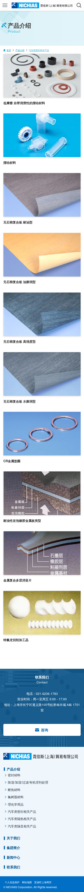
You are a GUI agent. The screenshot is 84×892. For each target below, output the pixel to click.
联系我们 (13, 867)
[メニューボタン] (5, 5)
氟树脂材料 (16, 797)
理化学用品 (16, 804)
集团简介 (13, 847)
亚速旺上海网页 (43, 882)
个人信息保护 (12, 882)
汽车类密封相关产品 (22, 811)
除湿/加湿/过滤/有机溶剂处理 (28, 782)
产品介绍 (13, 769)
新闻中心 (13, 857)
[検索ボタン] (79, 5)
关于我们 (13, 838)
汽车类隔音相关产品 (22, 826)
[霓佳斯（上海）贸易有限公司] (42, 5)
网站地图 (27, 882)
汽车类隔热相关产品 (22, 818)
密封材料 (14, 775)
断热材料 (14, 789)
